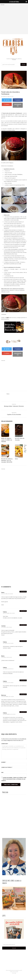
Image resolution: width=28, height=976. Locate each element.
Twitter (7, 100)
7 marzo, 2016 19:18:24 (7, 627)
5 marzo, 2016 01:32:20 (7, 657)
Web (2, 772)
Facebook (18, 100)
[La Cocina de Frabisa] (14, 46)
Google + (7, 104)
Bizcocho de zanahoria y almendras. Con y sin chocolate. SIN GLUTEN (7, 460)
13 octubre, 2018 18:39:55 (8, 593)
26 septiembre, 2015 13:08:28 (8, 696)
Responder (23, 591)
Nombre (3, 762)
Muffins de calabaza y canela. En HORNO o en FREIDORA (6, 440)
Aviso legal (14, 973)
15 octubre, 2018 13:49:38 (9, 613)
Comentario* (4, 743)
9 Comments (6, 587)
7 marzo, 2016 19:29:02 (8, 643)
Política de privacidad (14, 971)
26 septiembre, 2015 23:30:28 (9, 714)
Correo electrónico (6, 767)
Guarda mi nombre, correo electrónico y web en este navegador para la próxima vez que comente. (13, 779)
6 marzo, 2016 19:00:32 (8, 682)
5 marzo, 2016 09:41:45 (8, 668)
